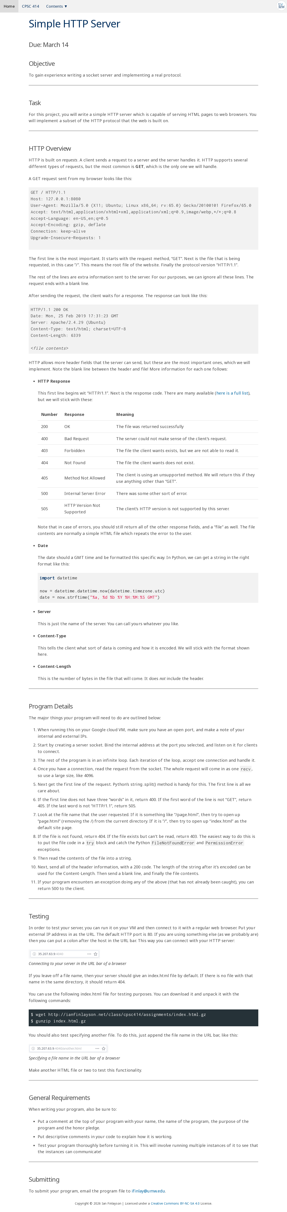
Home (9, 6)
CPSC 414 (30, 6)
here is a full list (232, 393)
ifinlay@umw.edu (148, 1191)
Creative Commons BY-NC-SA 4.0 (175, 1203)
